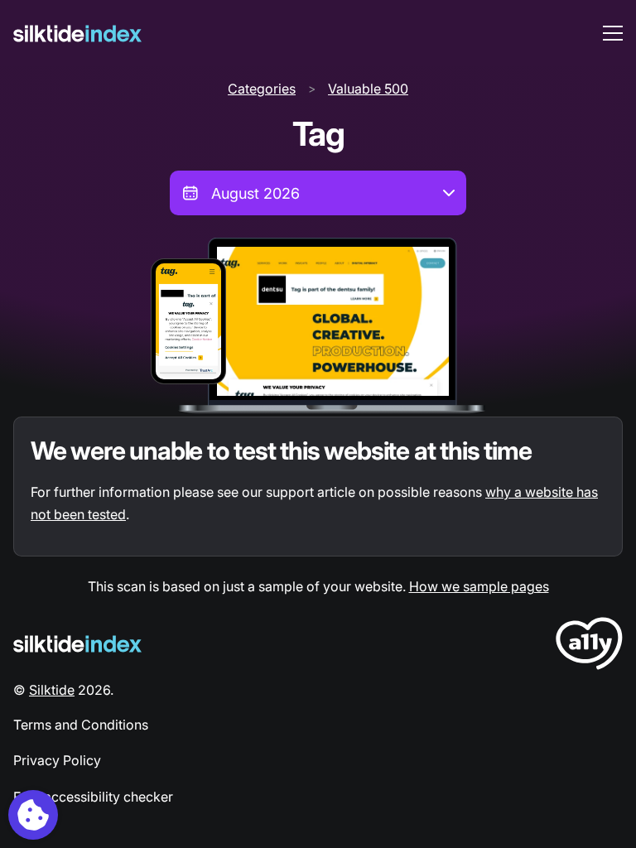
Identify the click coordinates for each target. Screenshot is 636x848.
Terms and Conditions (80, 724)
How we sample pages (479, 586)
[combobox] (318, 193)
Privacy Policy (57, 760)
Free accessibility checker (93, 796)
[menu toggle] (613, 33)
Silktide (52, 690)
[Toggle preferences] (33, 815)
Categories (262, 88)
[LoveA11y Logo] (589, 646)
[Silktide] (77, 33)
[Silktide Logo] (77, 644)
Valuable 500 (368, 88)
